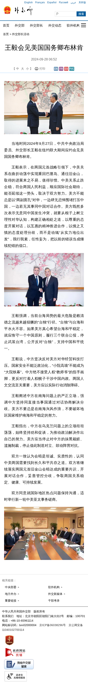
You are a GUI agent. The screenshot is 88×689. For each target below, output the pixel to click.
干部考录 (54, 600)
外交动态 (54, 25)
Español (51, 2)
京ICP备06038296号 (52, 625)
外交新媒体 (55, 593)
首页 (6, 25)
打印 (42, 68)
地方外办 (10, 593)
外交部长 (36, 25)
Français (40, 2)
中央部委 (10, 587)
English (28, 2)
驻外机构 (73, 25)
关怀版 (82, 2)
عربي (73, 2)
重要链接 (10, 600)
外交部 (20, 25)
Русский (63, 2)
